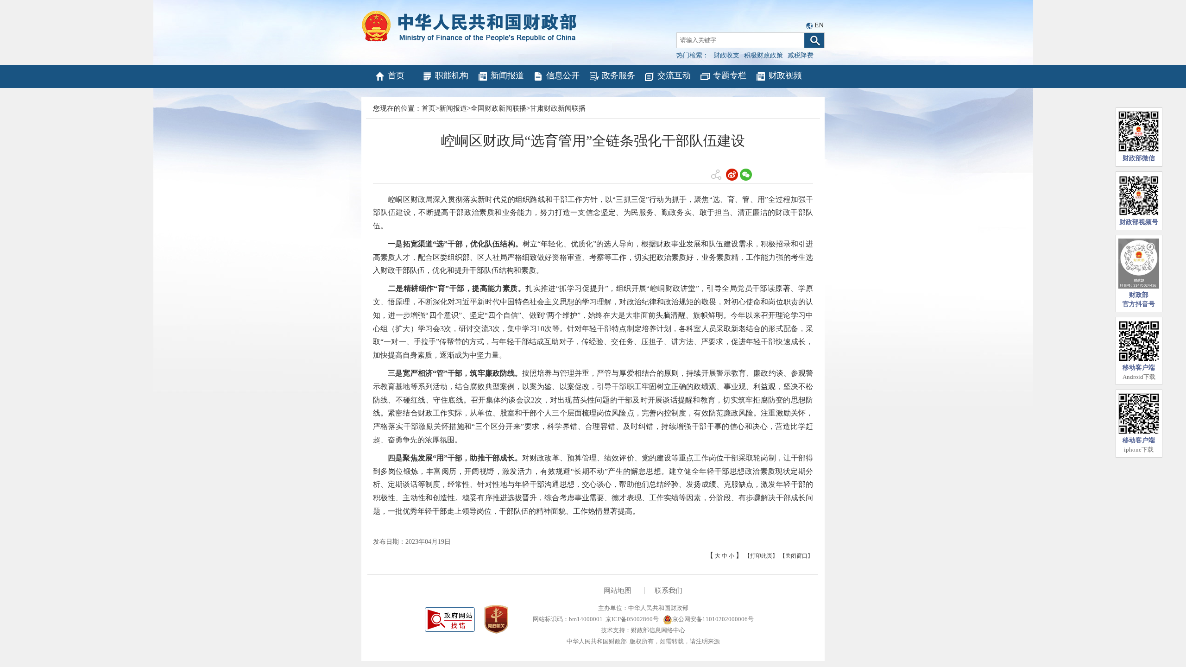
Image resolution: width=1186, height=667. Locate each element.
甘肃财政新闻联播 (558, 108)
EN (819, 25)
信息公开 (563, 75)
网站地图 (617, 590)
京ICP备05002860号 (632, 619)
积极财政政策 (763, 55)
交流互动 (674, 75)
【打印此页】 (761, 556)
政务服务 (618, 75)
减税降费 (801, 55)
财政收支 (726, 55)
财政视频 (785, 75)
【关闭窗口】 (796, 556)
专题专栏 (729, 75)
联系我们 (668, 590)
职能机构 (451, 75)
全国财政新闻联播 (498, 108)
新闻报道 (507, 75)
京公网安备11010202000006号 (713, 619)
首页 (396, 75)
